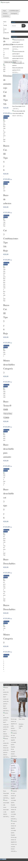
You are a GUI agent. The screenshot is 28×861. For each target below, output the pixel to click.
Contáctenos (6, 16)
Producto (5, 13)
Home (4, 21)
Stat (20, 728)
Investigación (14, 13)
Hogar (4, 10)
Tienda (5, 25)
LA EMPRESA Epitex (14, 10)
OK (23, 25)
